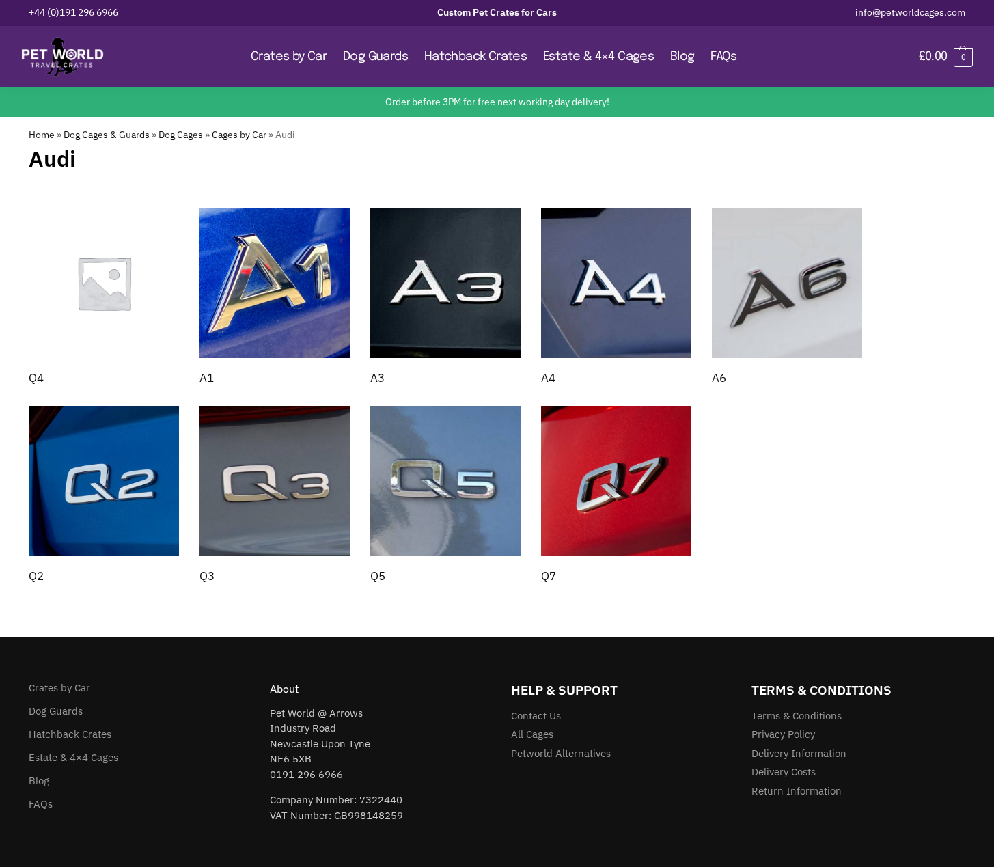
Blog (39, 780)
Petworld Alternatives (561, 753)
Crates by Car (59, 687)
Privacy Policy (783, 734)
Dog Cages (180, 134)
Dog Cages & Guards (107, 134)
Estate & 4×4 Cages (73, 757)
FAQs (41, 803)
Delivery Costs (783, 771)
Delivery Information (798, 753)
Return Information (796, 790)
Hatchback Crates (70, 734)
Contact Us (536, 715)
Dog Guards (56, 710)
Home (42, 134)
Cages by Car (239, 134)
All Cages (532, 734)
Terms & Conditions (796, 715)
